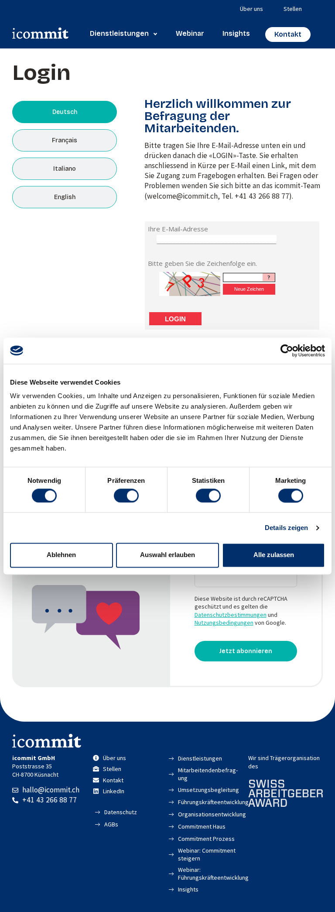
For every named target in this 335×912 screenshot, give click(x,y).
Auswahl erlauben (167, 555)
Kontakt (287, 34)
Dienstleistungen (119, 33)
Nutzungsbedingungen (224, 622)
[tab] (64, 112)
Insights (236, 33)
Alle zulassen (273, 555)
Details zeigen (286, 527)
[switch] (126, 495)
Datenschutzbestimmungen (231, 615)
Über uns (251, 9)
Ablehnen (61, 555)
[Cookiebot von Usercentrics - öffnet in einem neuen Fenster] (287, 350)
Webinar (190, 33)
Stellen (293, 9)
